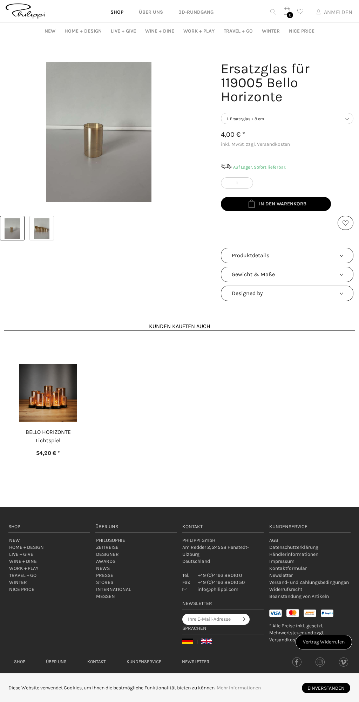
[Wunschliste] (302, 11)
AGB (273, 540)
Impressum (281, 561)
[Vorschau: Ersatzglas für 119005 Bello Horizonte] (12, 228)
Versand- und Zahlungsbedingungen (309, 582)
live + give (123, 31)
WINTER (271, 31)
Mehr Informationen (239, 688)
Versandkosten (285, 640)
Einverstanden (326, 688)
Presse (104, 575)
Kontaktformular (288, 568)
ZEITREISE (107, 547)
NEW (50, 31)
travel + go (238, 31)
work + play (199, 31)
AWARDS (105, 561)
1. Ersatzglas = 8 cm (245, 118)
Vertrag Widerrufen (324, 642)
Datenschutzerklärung (293, 547)
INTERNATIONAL (113, 589)
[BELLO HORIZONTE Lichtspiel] (48, 376)
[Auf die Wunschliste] (345, 223)
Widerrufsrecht (285, 589)
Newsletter (281, 575)
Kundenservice (144, 661)
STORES (104, 582)
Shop (19, 661)
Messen (105, 596)
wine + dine (159, 31)
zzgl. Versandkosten (268, 144)
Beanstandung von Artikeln (299, 596)
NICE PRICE (301, 31)
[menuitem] (310, 540)
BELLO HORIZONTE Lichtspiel (48, 436)
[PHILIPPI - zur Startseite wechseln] (25, 11)
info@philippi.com (217, 589)
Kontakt (96, 661)
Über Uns (56, 661)
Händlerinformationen (293, 554)
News (103, 568)
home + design (83, 31)
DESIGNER (107, 554)
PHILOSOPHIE (110, 540)
